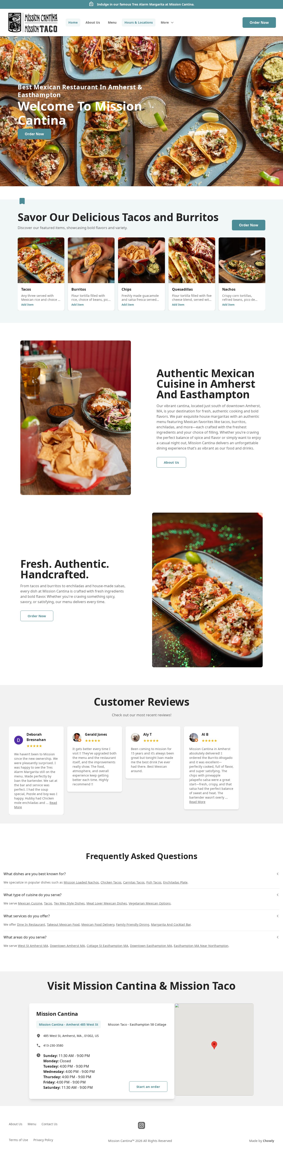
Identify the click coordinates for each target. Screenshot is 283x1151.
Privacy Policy (43, 1140)
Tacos (48, 903)
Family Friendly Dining (132, 924)
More (165, 22)
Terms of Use (18, 1140)
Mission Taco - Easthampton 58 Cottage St (139, 1024)
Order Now (259, 22)
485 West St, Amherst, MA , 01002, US (71, 1036)
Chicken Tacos (111, 882)
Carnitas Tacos (134, 882)
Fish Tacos (153, 882)
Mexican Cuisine (30, 903)
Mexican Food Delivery (97, 924)
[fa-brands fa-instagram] (141, 1125)
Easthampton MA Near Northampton (201, 946)
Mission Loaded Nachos (81, 882)
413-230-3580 (53, 1045)
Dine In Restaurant (31, 924)
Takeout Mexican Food (63, 924)
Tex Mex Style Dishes (69, 903)
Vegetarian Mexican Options (150, 903)
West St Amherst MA (33, 946)
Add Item (27, 305)
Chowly (268, 1141)
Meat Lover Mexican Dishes (106, 903)
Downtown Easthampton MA (151, 946)
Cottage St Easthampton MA (107, 946)
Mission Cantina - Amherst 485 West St (68, 1024)
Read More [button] (197, 802)
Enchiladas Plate (175, 882)
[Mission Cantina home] (33, 22)
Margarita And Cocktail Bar (171, 924)
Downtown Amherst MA (67, 946)
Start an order (148, 1086)
